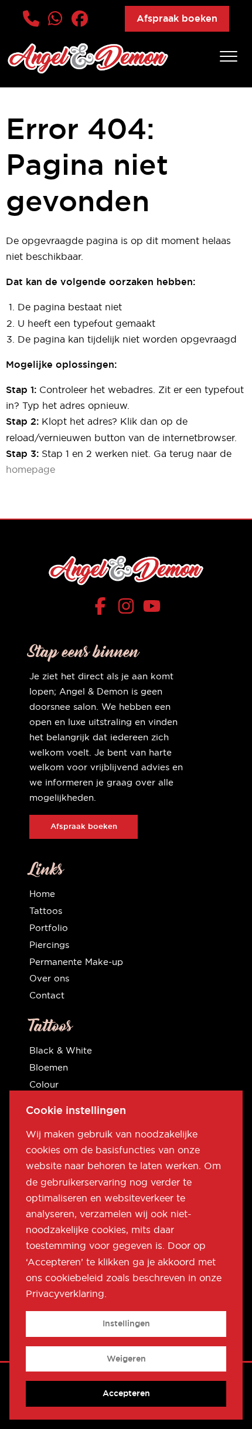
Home (42, 893)
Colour (44, 1084)
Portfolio (48, 927)
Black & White (60, 1050)
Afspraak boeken (177, 18)
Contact (46, 995)
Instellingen (126, 1323)
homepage (30, 469)
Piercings (49, 944)
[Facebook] (102, 608)
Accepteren (126, 1393)
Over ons (49, 978)
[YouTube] (152, 608)
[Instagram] (128, 608)
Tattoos (45, 910)
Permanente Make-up (76, 961)
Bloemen (48, 1067)
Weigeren (126, 1358)
